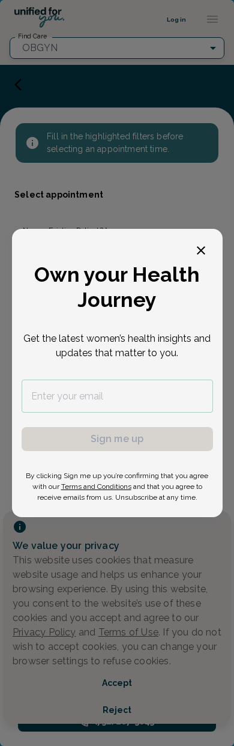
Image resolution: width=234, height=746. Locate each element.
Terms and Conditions (96, 486)
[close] (201, 250)
